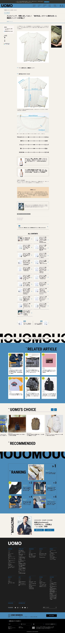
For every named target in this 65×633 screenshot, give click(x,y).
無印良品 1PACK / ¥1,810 (9, 31)
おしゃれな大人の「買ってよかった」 (31, 392)
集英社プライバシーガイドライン (11, 627)
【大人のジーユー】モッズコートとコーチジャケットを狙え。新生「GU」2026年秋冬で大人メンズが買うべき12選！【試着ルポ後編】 (51, 503)
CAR (38, 6)
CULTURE (55, 6)
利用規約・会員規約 (21, 627)
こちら (49, 628)
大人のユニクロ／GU (50, 500)
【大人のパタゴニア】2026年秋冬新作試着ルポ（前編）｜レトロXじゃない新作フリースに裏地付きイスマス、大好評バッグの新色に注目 (51, 489)
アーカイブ (7, 12)
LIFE (44, 6)
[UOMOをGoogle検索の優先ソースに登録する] (6, 44)
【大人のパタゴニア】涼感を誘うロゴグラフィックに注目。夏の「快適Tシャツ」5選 (15, 394)
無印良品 (8, 21)
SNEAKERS (46, 470)
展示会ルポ (24, 500)
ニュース (44, 392)
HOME (2, 338)
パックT (12, 21)
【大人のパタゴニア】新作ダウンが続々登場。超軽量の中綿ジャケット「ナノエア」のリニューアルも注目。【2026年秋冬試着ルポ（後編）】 (15, 372)
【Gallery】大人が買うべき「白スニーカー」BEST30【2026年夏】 (50, 473)
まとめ (10, 392)
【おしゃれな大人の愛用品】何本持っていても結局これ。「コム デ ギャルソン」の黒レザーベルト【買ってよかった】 (32, 371)
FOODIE (50, 6)
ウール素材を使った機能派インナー (8, 29)
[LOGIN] (60, 5)
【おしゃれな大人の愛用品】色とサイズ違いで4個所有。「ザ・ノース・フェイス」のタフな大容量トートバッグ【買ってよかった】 (32, 395)
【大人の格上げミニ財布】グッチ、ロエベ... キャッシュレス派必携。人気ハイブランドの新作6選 (49, 371)
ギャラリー (47, 471)
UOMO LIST (5, 433)
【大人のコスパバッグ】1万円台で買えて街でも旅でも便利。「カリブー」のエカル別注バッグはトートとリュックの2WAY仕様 (49, 394)
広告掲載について (10, 628)
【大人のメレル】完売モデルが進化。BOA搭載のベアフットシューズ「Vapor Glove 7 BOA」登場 (27, 489)
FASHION (6, 338)
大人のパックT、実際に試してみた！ (17, 338)
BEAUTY (34, 6)
